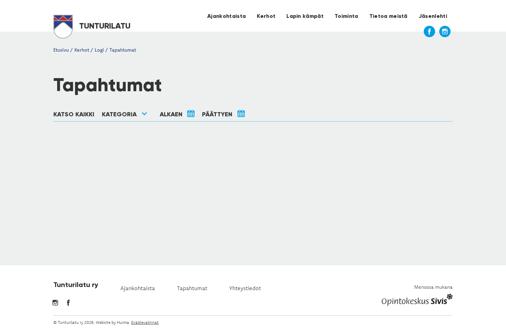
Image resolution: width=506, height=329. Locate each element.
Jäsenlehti (433, 16)
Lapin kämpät (305, 16)
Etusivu (61, 50)
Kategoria (119, 114)
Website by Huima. (113, 322)
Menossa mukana (433, 287)
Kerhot (266, 16)
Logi (99, 50)
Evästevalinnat (145, 322)
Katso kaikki (73, 114)
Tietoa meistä (388, 16)
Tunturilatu (103, 26)
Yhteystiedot (245, 288)
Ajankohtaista (226, 16)
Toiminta (346, 16)
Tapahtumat (122, 50)
